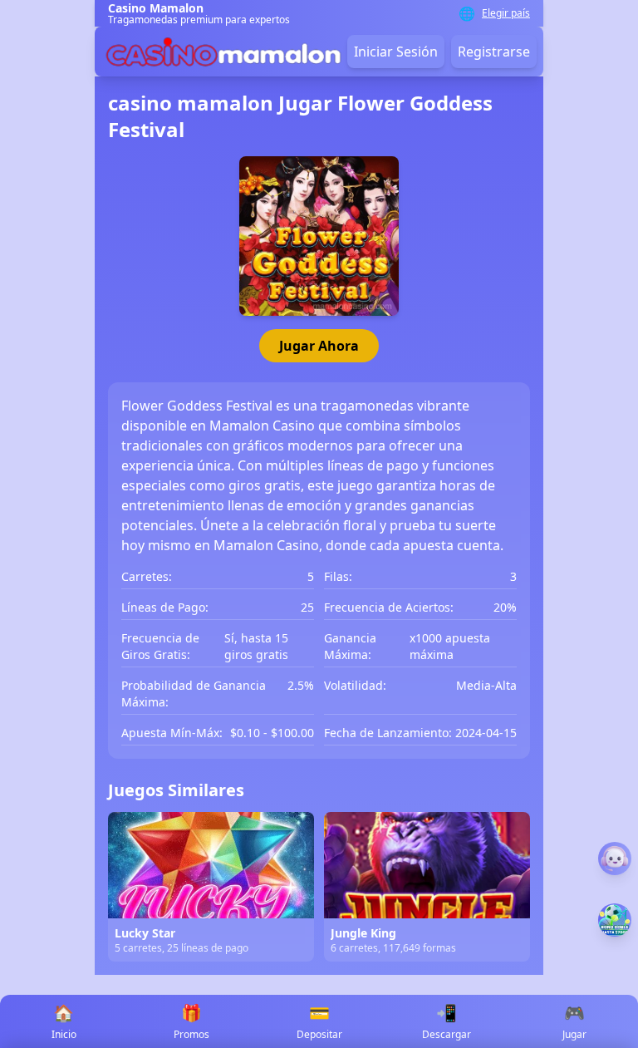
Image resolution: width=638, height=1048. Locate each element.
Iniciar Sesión (396, 51)
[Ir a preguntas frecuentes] (614, 858)
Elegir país (506, 13)
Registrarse (494, 51)
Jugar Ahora (319, 346)
